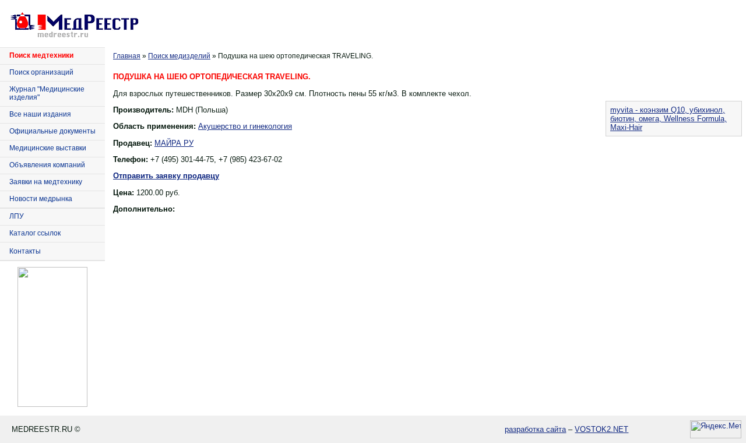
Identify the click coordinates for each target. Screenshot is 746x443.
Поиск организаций (41, 72)
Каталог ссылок (35, 233)
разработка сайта (535, 429)
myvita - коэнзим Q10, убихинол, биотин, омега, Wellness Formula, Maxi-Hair (668, 119)
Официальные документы (52, 131)
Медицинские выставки (47, 148)
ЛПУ (16, 216)
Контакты (25, 251)
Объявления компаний (47, 165)
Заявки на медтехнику (45, 182)
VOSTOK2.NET (601, 429)
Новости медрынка (40, 199)
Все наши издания (40, 114)
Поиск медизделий (179, 56)
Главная (126, 56)
